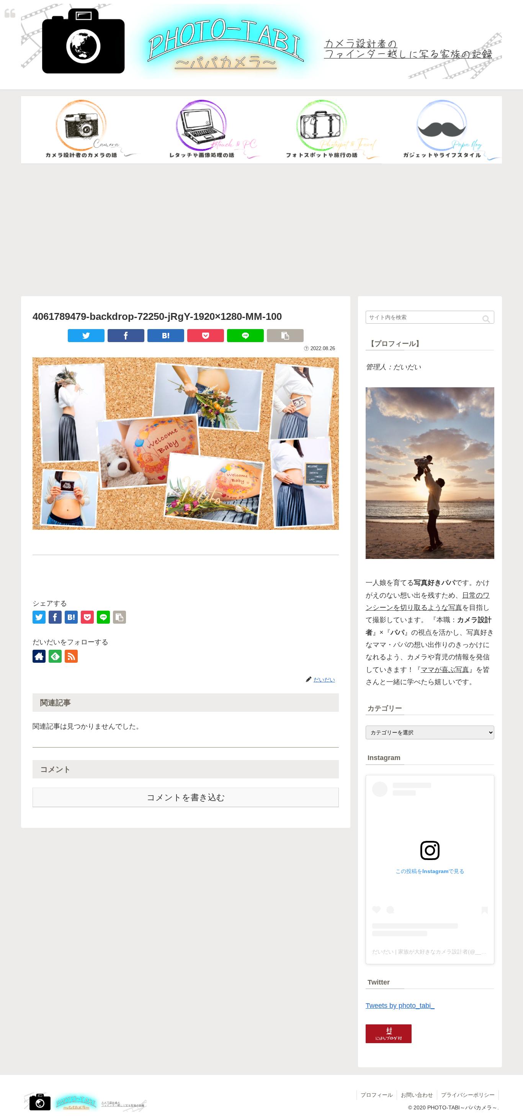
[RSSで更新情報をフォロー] (71, 656)
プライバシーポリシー (468, 1095)
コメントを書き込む (186, 797)
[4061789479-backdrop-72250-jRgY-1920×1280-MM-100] (165, 335)
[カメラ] (81, 130)
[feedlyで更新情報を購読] (55, 656)
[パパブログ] (442, 130)
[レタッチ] (201, 130)
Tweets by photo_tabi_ (400, 1005)
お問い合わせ (417, 1095)
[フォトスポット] (322, 130)
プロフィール (377, 1095)
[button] (486, 319)
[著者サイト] (39, 656)
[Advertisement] (261, 230)
